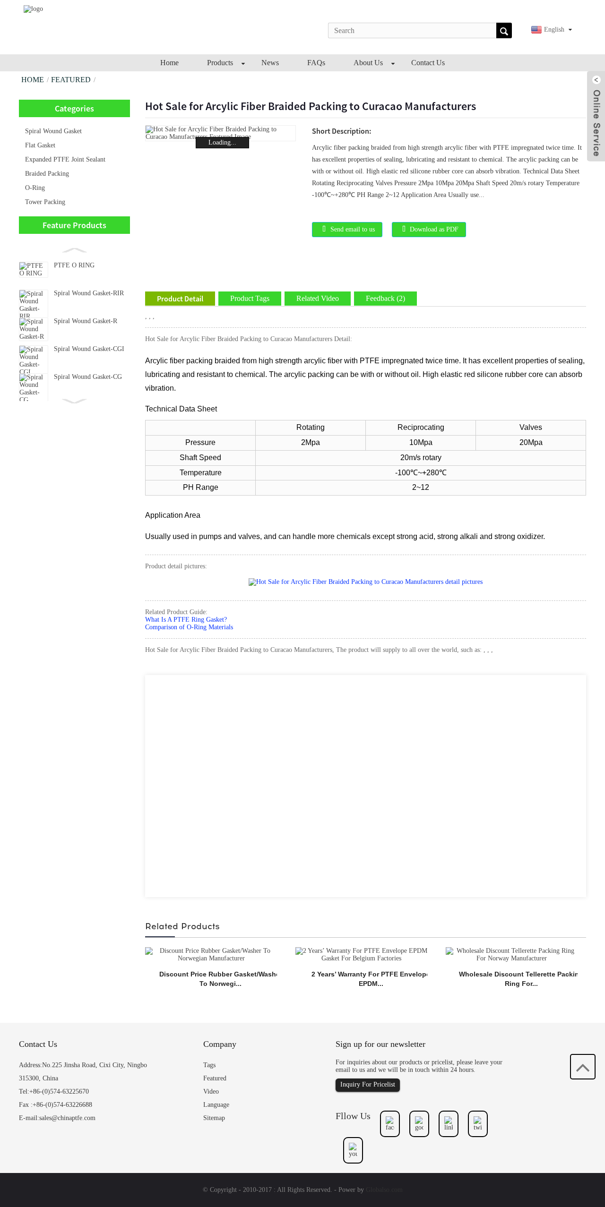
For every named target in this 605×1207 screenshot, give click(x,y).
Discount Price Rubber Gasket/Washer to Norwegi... (220, 978)
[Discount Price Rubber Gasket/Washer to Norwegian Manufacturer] (211, 954)
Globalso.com (384, 1189)
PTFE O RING (74, 265)
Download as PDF (434, 229)
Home (32, 80)
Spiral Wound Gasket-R (85, 321)
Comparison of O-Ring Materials (189, 627)
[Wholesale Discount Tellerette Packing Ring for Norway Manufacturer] (512, 954)
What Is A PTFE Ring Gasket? (186, 619)
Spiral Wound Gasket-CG (88, 376)
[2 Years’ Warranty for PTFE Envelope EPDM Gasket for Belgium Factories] (361, 954)
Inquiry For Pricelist (367, 1084)
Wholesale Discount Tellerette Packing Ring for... (521, 978)
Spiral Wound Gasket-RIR (89, 293)
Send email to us (352, 229)
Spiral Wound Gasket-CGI (89, 348)
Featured (71, 80)
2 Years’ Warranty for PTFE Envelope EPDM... (370, 978)
